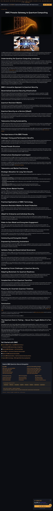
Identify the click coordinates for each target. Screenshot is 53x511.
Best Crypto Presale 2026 (7, 369)
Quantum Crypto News (39, 378)
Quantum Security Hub (23, 378)
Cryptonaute (42, 384)
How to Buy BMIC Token (7, 370)
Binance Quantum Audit (7, 378)
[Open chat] (50, 505)
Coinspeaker (17, 384)
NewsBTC (21, 384)
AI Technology (21, 379)
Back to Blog (4, 9)
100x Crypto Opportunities (7, 373)
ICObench (31, 384)
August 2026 (20, 389)
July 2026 (15, 389)
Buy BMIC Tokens (17, 392)
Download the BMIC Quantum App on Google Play (12, 347)
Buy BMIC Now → (47, 4)
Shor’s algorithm (12, 69)
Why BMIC (12, 392)
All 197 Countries (22, 392)
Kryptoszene (37, 384)
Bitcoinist (26, 384)
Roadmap (8, 392)
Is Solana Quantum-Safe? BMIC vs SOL (33, 370)
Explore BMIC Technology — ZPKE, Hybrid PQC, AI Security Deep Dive (16, 358)
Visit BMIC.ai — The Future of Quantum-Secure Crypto (13, 351)
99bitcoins (11, 384)
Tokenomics (4, 392)
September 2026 (24, 389)
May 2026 (8, 389)
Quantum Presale (30, 389)
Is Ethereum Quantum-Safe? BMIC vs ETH (34, 369)
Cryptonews (6, 384)
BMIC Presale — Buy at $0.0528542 (9, 368)
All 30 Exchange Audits (7, 379)
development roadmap (19, 165)
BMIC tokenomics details (39, 312)
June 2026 (12, 389)
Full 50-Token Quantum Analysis (32, 373)
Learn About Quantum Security (40, 379)
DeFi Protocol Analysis (22, 377)
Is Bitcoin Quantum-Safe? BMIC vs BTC (33, 368)
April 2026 (5, 389)
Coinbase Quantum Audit (7, 377)
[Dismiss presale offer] (50, 500)
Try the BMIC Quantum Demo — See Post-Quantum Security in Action (16, 355)
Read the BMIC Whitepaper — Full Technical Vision (12, 349)
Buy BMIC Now (42, 506)
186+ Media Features (38, 377)
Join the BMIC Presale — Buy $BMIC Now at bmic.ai (12, 344)
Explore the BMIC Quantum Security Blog (10, 353)
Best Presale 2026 (36, 389)
